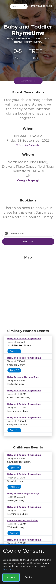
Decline (28, 577)
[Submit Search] (25, 6)
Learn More (9, 569)
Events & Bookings (41, 6)
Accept (11, 577)
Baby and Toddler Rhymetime (24, 338)
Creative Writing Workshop (22, 520)
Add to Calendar (30, 145)
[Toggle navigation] (4, 6)
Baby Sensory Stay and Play (23, 377)
